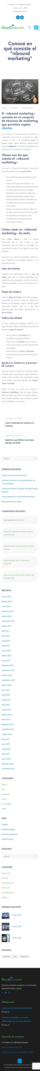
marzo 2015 (6, 759)
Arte (3, 789)
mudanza (6, 956)
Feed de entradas (8, 829)
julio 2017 (5, 631)
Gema (5, 108)
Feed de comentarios (10, 834)
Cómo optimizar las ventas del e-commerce (18, 496)
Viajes (4, 808)
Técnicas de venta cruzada (11, 501)
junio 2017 (6, 636)
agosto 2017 (6, 626)
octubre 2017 (7, 616)
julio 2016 (5, 690)
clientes (7, 128)
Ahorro (4, 784)
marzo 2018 (6, 596)
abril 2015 (6, 754)
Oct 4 (15, 108)
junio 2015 (6, 744)
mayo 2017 (6, 641)
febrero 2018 (7, 601)
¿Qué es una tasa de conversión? (14, 475)
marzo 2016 (6, 709)
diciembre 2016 (8, 665)
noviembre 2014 (8, 768)
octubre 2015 (7, 734)
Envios (4, 799)
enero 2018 (6, 606)
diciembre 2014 (8, 763)
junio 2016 (6, 695)
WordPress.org (7, 839)
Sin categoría (7, 804)
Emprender (6, 794)
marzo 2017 (6, 650)
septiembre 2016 (8, 680)
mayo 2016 (6, 700)
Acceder (5, 824)
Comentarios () (28, 108)
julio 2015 (5, 739)
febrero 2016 (7, 714)
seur (15, 956)
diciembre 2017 (8, 611)
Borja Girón (8, 531)
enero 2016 (6, 719)
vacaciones (24, 956)
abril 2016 (6, 704)
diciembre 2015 (8, 724)
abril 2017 (6, 645)
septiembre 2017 (8, 621)
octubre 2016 (7, 675)
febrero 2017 (7, 655)
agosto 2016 (6, 685)
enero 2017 (6, 660)
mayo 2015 (6, 749)
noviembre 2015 (8, 729)
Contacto (21, 520)
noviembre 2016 (8, 670)
